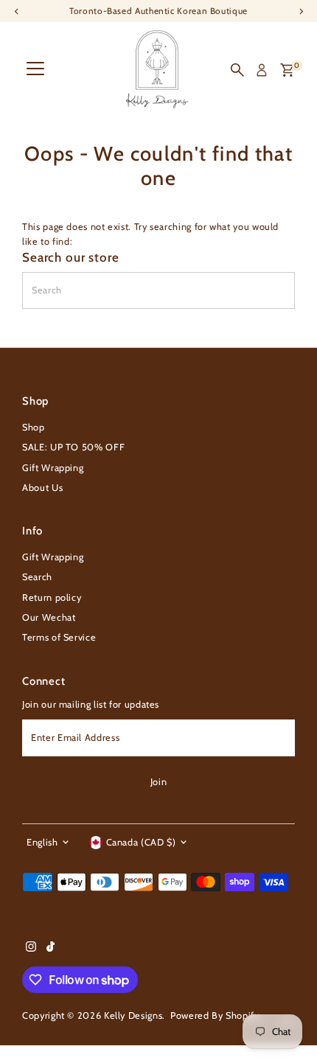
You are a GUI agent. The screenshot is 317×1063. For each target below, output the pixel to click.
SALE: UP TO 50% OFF (73, 447)
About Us (42, 487)
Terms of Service (59, 637)
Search (37, 576)
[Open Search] (237, 70)
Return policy (51, 597)
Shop (33, 427)
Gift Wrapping (52, 467)
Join (158, 781)
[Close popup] (293, 845)
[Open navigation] (35, 70)
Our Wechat (48, 617)
